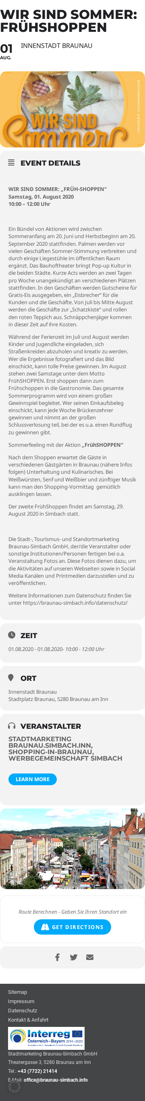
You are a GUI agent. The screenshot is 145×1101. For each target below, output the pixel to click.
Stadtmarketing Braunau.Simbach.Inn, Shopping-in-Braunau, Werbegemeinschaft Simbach (65, 748)
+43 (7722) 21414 (37, 1071)
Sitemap (17, 992)
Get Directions (78, 927)
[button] (14, 1086)
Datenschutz (22, 1011)
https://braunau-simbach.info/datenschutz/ (75, 602)
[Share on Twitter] (73, 957)
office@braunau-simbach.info (56, 1080)
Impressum (21, 1001)
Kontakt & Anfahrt (28, 1020)
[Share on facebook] (57, 957)
